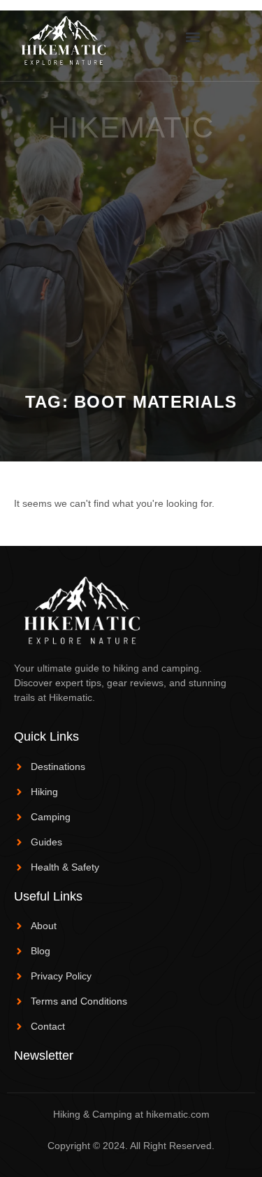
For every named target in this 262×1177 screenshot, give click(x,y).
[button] (193, 37)
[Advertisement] (131, 254)
